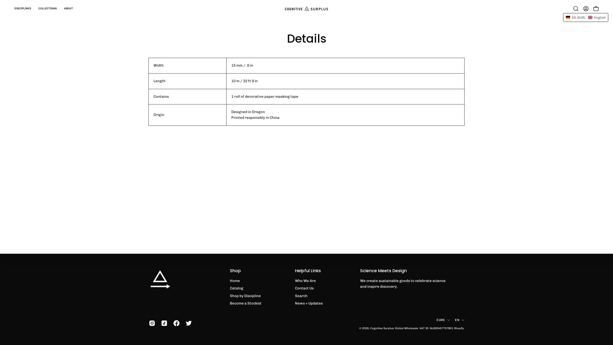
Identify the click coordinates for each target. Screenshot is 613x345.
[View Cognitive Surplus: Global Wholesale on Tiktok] (164, 323)
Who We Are (305, 281)
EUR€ (441, 320)
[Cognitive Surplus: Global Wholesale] (306, 9)
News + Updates (309, 303)
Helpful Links (308, 270)
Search (301, 296)
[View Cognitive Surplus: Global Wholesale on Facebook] (176, 323)
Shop (235, 270)
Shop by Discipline (245, 296)
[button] (23, 8)
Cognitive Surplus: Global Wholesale (394, 328)
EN (457, 320)
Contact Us (304, 288)
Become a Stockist (245, 303)
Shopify (459, 328)
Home (235, 281)
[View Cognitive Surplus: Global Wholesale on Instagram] (151, 323)
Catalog (236, 288)
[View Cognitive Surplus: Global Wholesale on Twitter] (188, 323)
